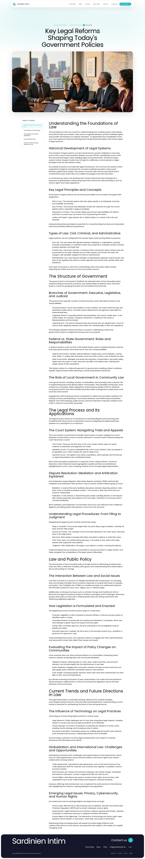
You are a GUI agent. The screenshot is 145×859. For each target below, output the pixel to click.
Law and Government (60, 25)
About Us (113, 853)
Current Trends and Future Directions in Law (31, 143)
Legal (130, 853)
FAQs (105, 847)
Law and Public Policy (30, 139)
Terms (126, 853)
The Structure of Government (32, 130)
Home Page (89, 847)
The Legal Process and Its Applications (31, 134)
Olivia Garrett (89, 25)
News (99, 847)
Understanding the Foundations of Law (33, 125)
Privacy (120, 853)
